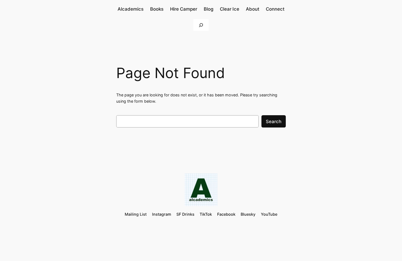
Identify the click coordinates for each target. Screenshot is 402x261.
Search (273, 121)
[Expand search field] (201, 25)
